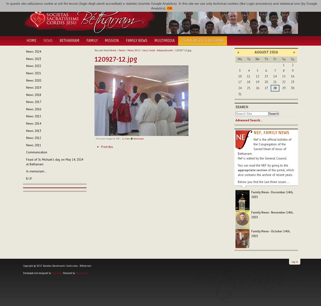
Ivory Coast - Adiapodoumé (157, 50)
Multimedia (164, 40)
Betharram (69, 40)
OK (169, 8)
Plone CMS (81, 273)
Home (31, 40)
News (48, 40)
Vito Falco (57, 273)
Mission (112, 40)
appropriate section (252, 170)
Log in (295, 261)
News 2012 (133, 50)
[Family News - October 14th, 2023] (242, 238)
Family (92, 40)
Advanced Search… (248, 120)
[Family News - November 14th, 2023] (242, 219)
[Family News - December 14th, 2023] (242, 200)
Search (241, 106)
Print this (107, 147)
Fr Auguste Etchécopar (202, 40)
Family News (136, 40)
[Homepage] (89, 18)
